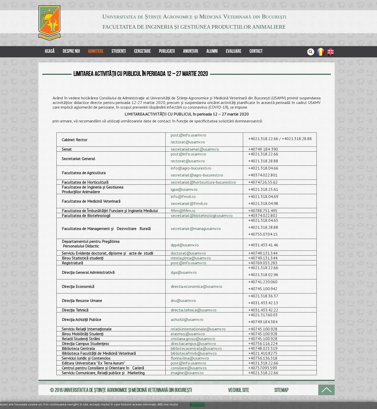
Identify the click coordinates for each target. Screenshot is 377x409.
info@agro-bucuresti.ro (191, 168)
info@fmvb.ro (183, 196)
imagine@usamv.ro (187, 372)
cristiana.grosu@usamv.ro (193, 338)
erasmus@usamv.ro (188, 333)
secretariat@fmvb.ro (189, 203)
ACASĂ (50, 51)
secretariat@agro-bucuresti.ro (197, 174)
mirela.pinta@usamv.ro (191, 257)
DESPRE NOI (71, 51)
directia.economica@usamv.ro (196, 286)
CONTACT (256, 51)
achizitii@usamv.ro (187, 319)
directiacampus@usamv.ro (193, 343)
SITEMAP (281, 390)
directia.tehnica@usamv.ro (193, 309)
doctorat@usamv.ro (188, 253)
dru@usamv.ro (183, 300)
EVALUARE (233, 51)
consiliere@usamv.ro (189, 367)
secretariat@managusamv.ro (196, 228)
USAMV (50, 22)
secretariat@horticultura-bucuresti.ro (204, 182)
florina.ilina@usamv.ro (190, 358)
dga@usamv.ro (184, 272)
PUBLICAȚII (167, 51)
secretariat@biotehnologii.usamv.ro (202, 215)
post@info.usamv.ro (188, 135)
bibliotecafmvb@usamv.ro (194, 353)
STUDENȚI (119, 51)
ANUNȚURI (190, 51)
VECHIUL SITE (238, 390)
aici (181, 404)
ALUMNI (212, 51)
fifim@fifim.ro (183, 210)
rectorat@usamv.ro (188, 141)
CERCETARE (142, 51)
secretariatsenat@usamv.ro (195, 149)
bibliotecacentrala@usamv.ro (196, 348)
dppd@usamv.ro (185, 244)
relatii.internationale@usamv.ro (198, 328)
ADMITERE (95, 51)
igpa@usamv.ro (184, 189)
